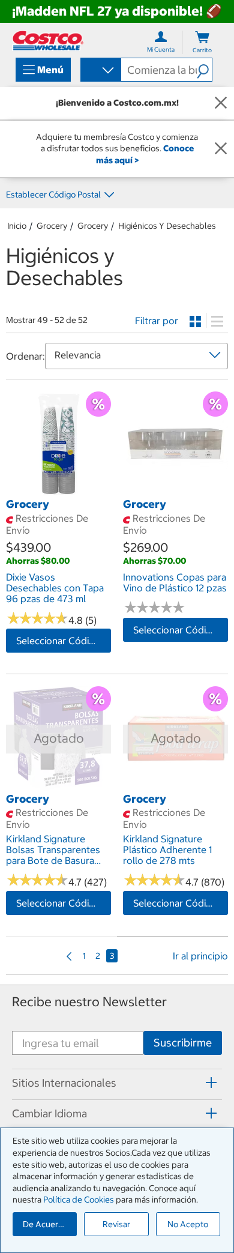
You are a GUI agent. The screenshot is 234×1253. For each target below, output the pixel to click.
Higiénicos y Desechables (167, 225)
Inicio (16, 225)
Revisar (116, 1224)
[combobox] (100, 70)
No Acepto (187, 1224)
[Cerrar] (221, 103)
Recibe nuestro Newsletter (89, 1002)
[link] (58, 490)
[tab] (117, 1082)
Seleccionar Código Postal (63, 641)
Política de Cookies (78, 1199)
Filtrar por (156, 321)
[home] (48, 40)
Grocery (52, 225)
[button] (204, 69)
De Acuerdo (45, 1224)
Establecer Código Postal (53, 194)
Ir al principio (200, 956)
